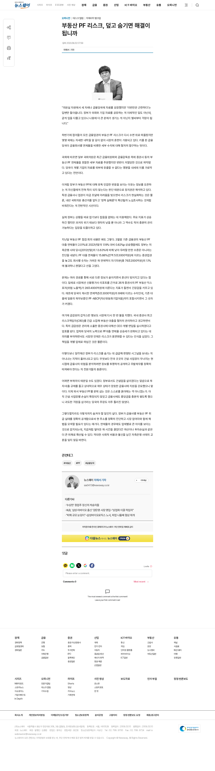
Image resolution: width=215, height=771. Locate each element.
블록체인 (71, 657)
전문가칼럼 (45, 683)
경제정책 (18, 642)
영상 (69, 687)
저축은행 (44, 654)
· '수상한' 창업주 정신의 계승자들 (82, 505)
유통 (158, 5)
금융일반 (44, 657)
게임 (122, 646)
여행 (175, 654)
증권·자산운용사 (74, 642)
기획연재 (71, 695)
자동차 (97, 650)
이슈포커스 (19, 691)
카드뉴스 (71, 691)
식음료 (176, 646)
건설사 (150, 642)
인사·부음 (152, 678)
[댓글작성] (9, 38)
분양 (149, 646)
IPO (69, 654)
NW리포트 (19, 683)
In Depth (19, 698)
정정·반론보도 (181, 678)
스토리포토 (98, 687)
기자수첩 (44, 691)
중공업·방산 (99, 654)
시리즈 (40, 5)
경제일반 (18, 650)
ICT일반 (124, 657)
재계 (96, 642)
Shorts (71, 683)
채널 (175, 642)
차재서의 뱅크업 (93, 18)
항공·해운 (98, 661)
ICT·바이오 (131, 5)
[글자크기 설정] (9, 58)
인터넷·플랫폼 (126, 650)
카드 (43, 650)
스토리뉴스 (19, 687)
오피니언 (172, 5)
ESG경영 (59, 5)
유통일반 (177, 657)
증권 (105, 5)
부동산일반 (151, 654)
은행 (43, 642)
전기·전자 (98, 646)
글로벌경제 (19, 646)
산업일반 (97, 665)
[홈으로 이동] (22, 5)
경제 (84, 5)
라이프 (49, 5)
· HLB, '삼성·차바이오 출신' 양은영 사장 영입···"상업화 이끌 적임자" (99, 510)
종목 (69, 646)
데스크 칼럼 (78, 18)
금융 (94, 5)
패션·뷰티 (177, 650)
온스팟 (97, 683)
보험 (43, 646)
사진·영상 (71, 5)
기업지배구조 (20, 695)
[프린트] (9, 48)
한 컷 (96, 691)
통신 (122, 642)
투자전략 (71, 650)
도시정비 (150, 650)
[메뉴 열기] (186, 5)
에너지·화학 (99, 657)
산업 (116, 5)
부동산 (146, 5)
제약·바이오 (125, 654)
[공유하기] (9, 27)
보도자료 (125, 678)
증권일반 (71, 661)
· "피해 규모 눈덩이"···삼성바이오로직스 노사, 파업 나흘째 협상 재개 (100, 515)
